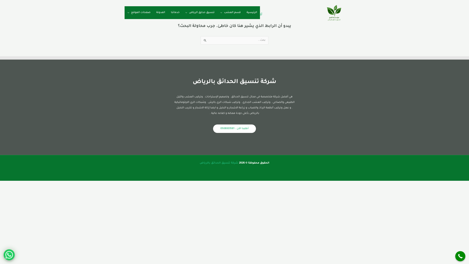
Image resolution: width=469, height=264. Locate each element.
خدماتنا (175, 12)
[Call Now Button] (460, 256)
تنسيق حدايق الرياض (202, 12)
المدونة (160, 12)
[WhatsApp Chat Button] (9, 254)
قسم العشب (232, 12)
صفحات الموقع (140, 12)
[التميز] (334, 13)
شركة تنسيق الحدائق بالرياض (219, 163)
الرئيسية (252, 12)
